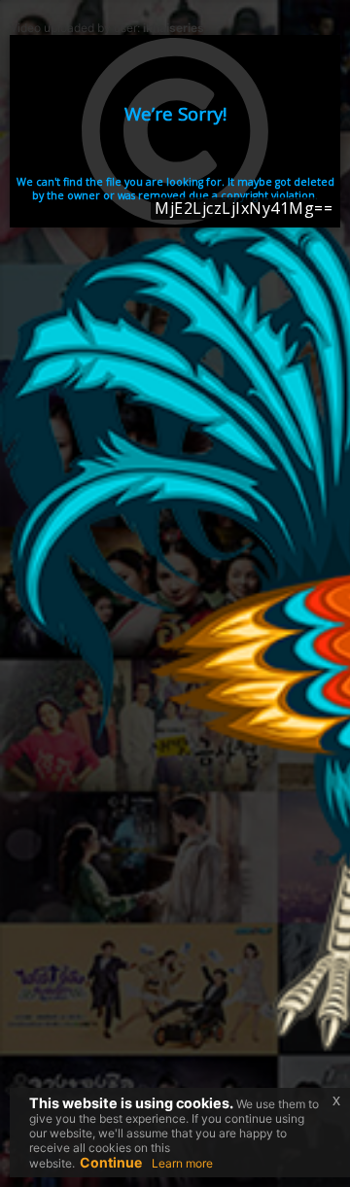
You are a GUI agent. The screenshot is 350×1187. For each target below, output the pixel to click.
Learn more (182, 1163)
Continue (111, 1162)
